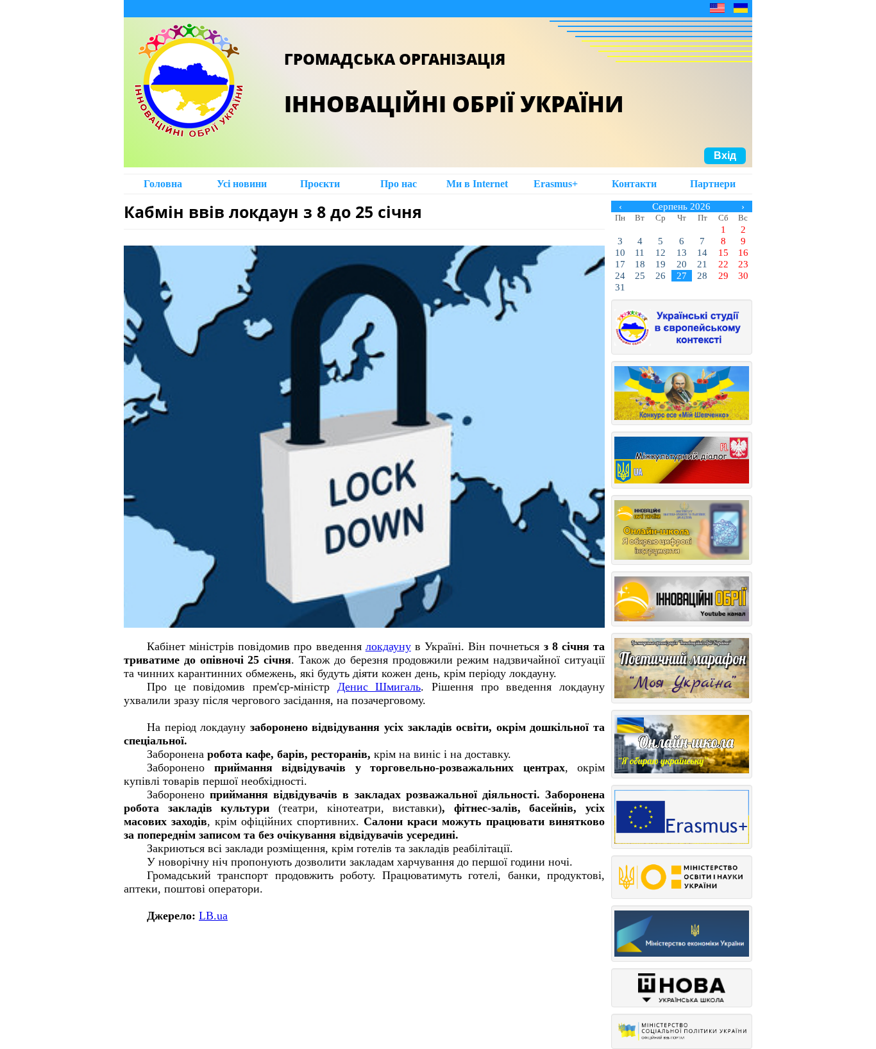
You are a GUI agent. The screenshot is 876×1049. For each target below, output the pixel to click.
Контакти (634, 183)
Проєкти (320, 183)
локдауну (388, 646)
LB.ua (213, 915)
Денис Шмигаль (379, 686)
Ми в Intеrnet (477, 183)
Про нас (398, 183)
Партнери (713, 183)
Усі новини (242, 183)
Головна (163, 183)
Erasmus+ (556, 183)
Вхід (725, 155)
